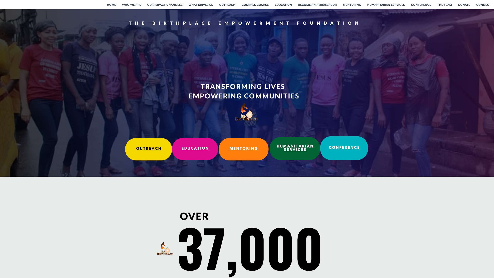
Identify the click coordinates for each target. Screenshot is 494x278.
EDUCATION (195, 149)
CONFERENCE (344, 148)
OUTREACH (149, 149)
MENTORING (244, 149)
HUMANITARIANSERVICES (295, 148)
